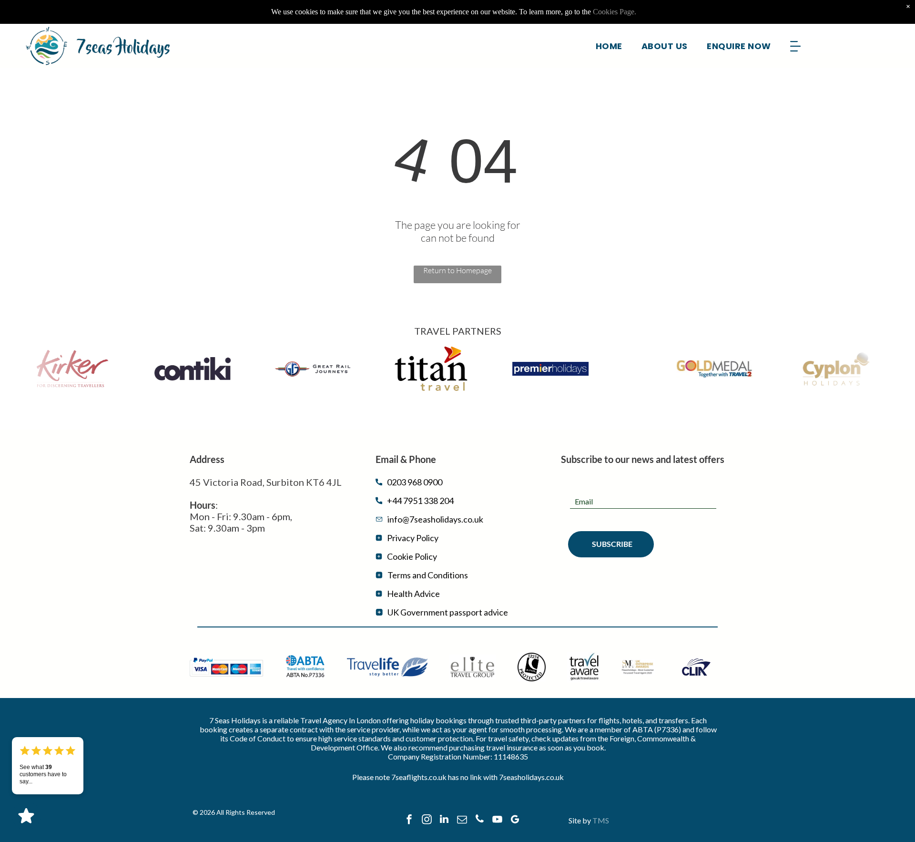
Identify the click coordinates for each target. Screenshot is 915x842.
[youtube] (497, 820)
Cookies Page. (614, 12)
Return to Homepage (457, 270)
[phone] (479, 820)
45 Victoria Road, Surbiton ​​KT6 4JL (266, 482)
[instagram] (426, 820)
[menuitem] (609, 46)
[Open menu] (795, 46)
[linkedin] (444, 820)
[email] (461, 820)
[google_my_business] (514, 820)
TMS (600, 820)
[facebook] (409, 820)
